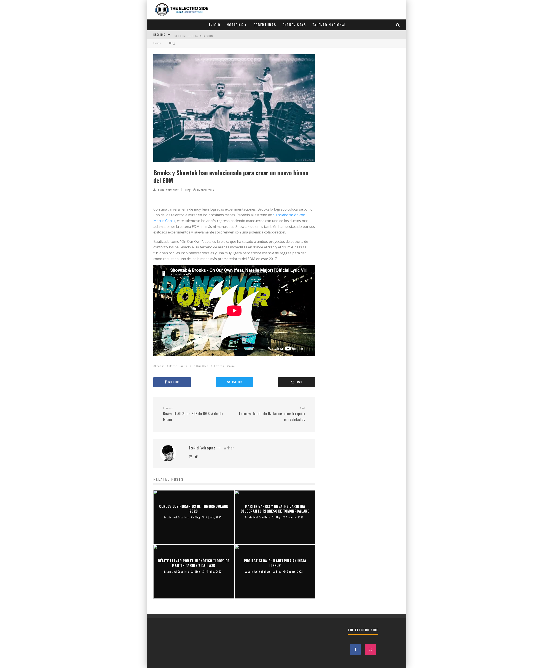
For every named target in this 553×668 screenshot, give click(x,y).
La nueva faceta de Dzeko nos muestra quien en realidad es (272, 414)
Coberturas (264, 24)
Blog (188, 190)
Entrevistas (294, 24)
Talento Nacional (329, 24)
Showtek (218, 366)
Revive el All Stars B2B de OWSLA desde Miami (193, 414)
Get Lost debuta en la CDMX (194, 34)
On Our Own (199, 366)
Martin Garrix (178, 366)
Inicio (214, 24)
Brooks (159, 366)
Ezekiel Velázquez (167, 189)
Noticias (235, 24)
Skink (231, 366)
